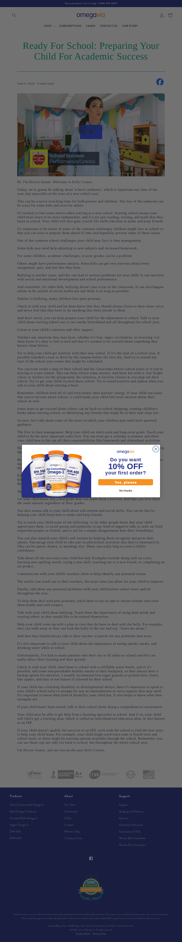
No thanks (125, 490)
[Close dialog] (156, 449)
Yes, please (126, 482)
